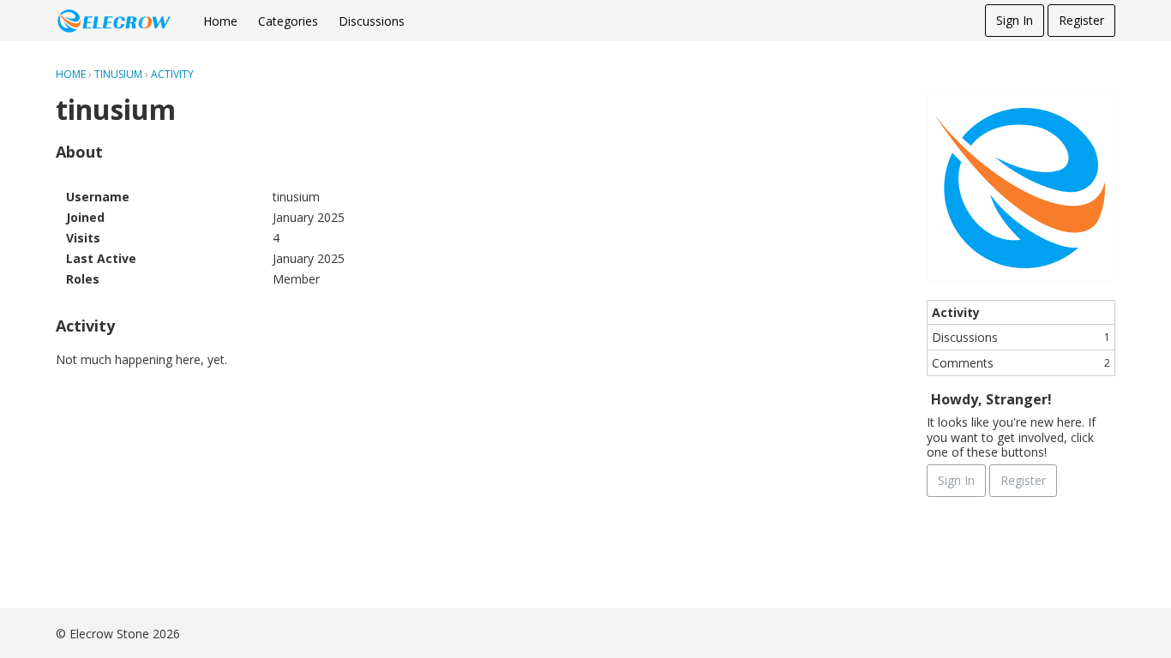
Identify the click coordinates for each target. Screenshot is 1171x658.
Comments (1021, 363)
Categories (288, 21)
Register (1081, 20)
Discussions (372, 21)
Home (220, 21)
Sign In (1014, 20)
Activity (956, 312)
